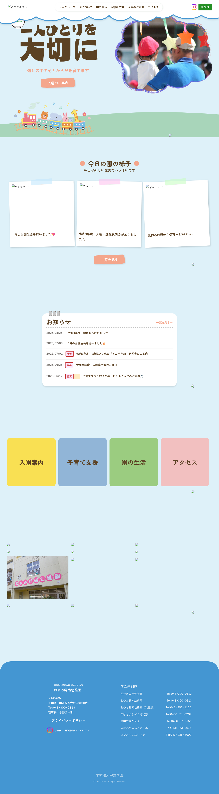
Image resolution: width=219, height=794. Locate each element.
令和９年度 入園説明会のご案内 (96, 365)
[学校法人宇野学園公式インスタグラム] (194, 7)
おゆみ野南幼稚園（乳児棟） (138, 707)
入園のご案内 (58, 82)
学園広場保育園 (130, 721)
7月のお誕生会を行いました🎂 (87, 343)
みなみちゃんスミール (134, 728)
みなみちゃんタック (132, 735)
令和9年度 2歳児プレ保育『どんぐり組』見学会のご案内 (112, 354)
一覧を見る (109, 259)
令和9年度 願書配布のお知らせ (88, 333)
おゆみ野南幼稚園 (131, 700)
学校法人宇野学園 (131, 694)
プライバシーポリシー (68, 720)
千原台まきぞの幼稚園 (134, 714)
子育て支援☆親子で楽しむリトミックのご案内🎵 (113, 376)
